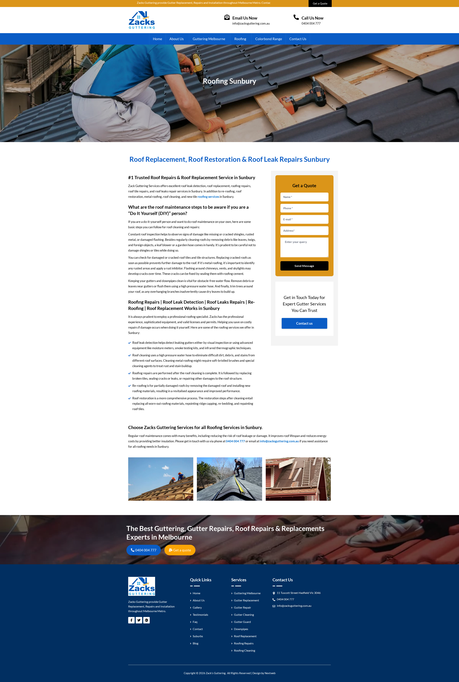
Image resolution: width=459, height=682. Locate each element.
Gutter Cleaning (244, 614)
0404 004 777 (311, 23)
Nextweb (270, 673)
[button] (177, 39)
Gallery (197, 607)
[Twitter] (139, 620)
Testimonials (200, 614)
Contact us (304, 323)
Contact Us (297, 39)
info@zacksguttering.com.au (251, 23)
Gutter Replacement (246, 600)
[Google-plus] (146, 620)
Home (157, 39)
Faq (195, 621)
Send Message (304, 265)
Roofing (240, 39)
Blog (195, 643)
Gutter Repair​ (242, 607)
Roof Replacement (245, 636)
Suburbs (198, 636)
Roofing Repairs (244, 643)
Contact (198, 629)
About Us (176, 39)
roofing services (208, 196)
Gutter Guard (242, 621)
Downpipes (241, 629)
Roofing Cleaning (244, 650)
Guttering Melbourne (209, 39)
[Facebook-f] (131, 620)
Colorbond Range (268, 39)
